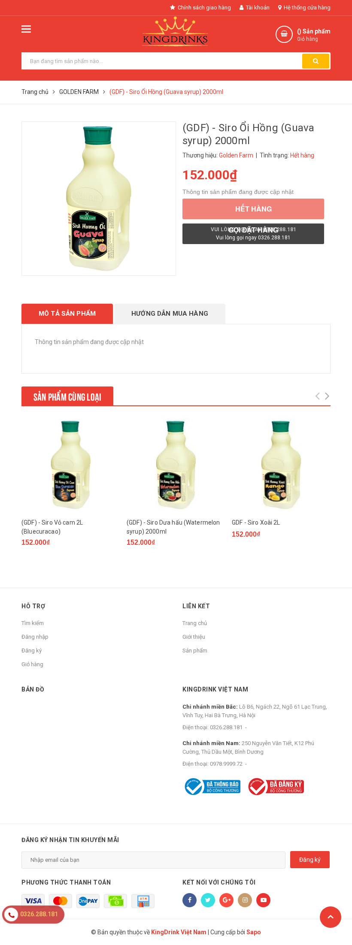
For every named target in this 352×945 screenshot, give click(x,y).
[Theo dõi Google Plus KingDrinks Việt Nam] (226, 900)
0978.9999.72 (226, 764)
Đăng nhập (35, 637)
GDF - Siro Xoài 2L (256, 522)
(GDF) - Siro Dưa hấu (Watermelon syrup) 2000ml (173, 527)
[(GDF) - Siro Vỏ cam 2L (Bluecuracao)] (70, 465)
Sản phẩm (194, 650)
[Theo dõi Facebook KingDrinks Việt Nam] (189, 900)
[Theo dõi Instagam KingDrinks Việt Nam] (245, 900)
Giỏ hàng (32, 664)
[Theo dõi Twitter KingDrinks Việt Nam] (208, 900)
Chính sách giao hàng (203, 7)
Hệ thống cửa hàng (306, 7)
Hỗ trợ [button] (33, 606)
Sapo (253, 932)
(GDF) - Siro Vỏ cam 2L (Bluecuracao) (52, 527)
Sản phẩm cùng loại (67, 395)
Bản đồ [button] (32, 689)
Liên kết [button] (196, 606)
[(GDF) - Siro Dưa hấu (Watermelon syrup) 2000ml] (176, 465)
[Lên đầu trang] (330, 917)
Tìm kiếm (32, 623)
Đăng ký (31, 650)
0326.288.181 (226, 727)
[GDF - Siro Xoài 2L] (281, 465)
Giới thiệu (193, 637)
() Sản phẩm (314, 35)
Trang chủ (194, 623)
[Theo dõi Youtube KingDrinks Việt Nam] (263, 900)
